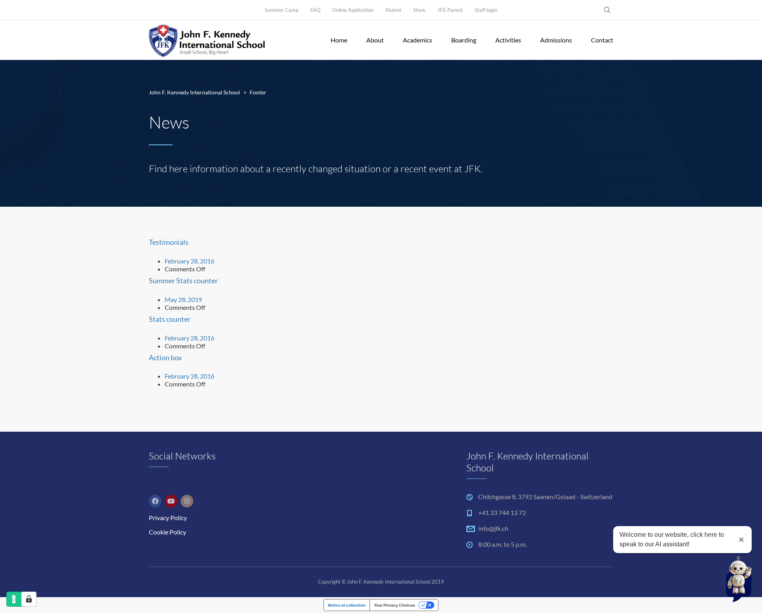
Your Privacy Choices (394, 605)
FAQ (315, 10)
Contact (602, 40)
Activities (508, 40)
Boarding (463, 40)
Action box (165, 357)
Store (419, 10)
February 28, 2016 (189, 261)
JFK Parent (450, 10)
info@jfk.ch (493, 528)
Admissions (556, 40)
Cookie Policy (167, 532)
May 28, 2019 (183, 299)
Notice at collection (347, 605)
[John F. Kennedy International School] (207, 40)
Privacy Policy (168, 517)
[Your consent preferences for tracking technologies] (29, 599)
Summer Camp (281, 10)
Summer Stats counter (183, 280)
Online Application (352, 10)
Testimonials (169, 242)
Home (339, 40)
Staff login (486, 10)
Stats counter (169, 319)
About (375, 40)
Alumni (393, 10)
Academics (417, 40)
